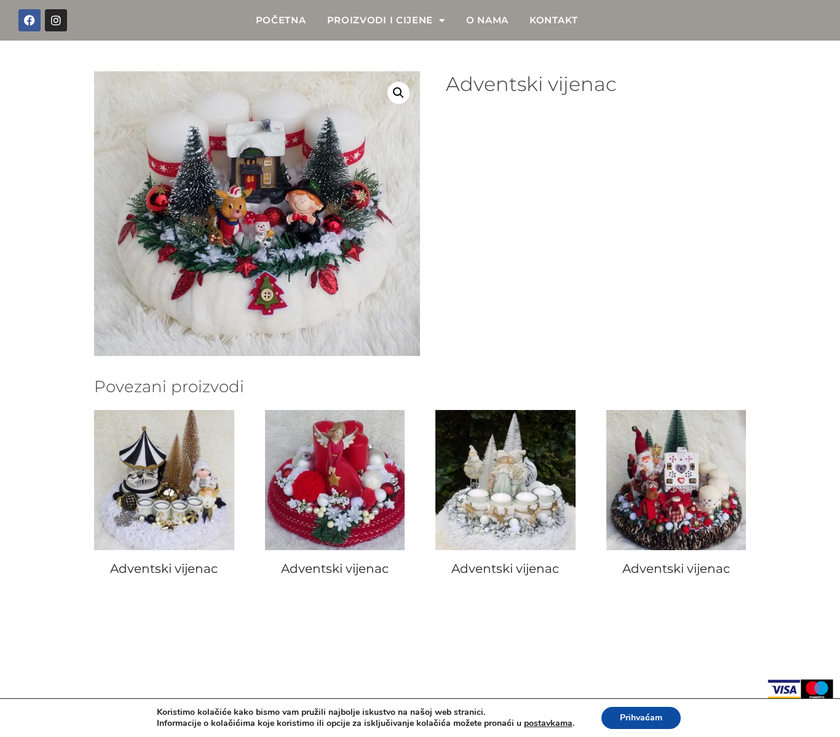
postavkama (548, 723)
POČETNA (281, 20)
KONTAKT (553, 20)
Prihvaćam (641, 717)
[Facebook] (29, 20)
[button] (398, 93)
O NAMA (487, 20)
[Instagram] (56, 20)
